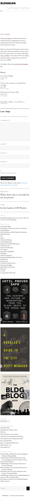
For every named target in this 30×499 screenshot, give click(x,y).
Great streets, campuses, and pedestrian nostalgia (13, 84)
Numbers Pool (4, 259)
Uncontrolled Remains (6, 242)
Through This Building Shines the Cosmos (11, 257)
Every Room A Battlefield (7, 252)
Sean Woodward (4, 458)
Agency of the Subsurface (6, 248)
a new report (7, 39)
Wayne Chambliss (5, 468)
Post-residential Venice (6, 441)
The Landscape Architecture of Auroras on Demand (13, 228)
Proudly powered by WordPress (17, 496)
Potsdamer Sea (4, 261)
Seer (1, 236)
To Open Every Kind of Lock (7, 263)
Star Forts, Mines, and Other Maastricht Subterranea (13, 232)
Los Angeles (17, 102)
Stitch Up (2, 432)
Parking (22, 102)
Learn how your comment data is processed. (13, 184)
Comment (5, 121)
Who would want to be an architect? (9, 434)
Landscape (11, 102)
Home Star (3, 269)
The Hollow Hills (4, 428)
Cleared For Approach (6, 255)
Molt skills (3, 471)
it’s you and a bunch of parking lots (14, 65)
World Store (3, 254)
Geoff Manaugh (3, 101)
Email (3, 153)
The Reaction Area (5, 246)
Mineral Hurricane (5, 234)
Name (3, 144)
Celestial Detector (5, 230)
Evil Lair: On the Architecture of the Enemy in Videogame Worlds (14, 472)
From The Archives (6, 426)
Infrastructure (4, 102)
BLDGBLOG (8, 3)
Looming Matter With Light (7, 273)
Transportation (4, 103)
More (15, 220)
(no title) (2, 271)
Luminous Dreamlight (6, 265)
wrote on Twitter (4, 56)
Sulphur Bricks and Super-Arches (8, 430)
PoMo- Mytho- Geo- (6, 445)
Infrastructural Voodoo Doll (9, 92)
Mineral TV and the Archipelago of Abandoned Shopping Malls (15, 455)
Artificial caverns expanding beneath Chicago (11, 436)
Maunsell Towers (9, 462)
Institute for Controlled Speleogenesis (10, 244)
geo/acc (2, 238)
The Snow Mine (14, 477)
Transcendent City (5, 447)
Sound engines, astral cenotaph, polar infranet (11, 439)
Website (3, 162)
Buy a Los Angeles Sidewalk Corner (9, 443)
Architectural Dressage (6, 240)
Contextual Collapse (5, 227)
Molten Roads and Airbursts (7, 267)
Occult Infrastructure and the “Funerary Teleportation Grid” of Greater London (14, 459)
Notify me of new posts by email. (8, 173)
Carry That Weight (6, 76)
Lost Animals (3, 250)
